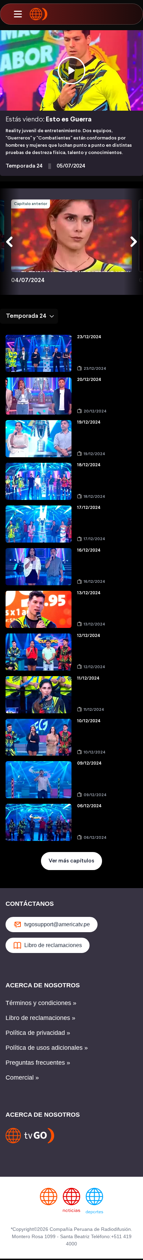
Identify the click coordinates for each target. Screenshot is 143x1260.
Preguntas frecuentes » (38, 1062)
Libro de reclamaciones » (40, 1017)
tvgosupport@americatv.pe (57, 924)
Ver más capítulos (71, 860)
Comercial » (22, 1077)
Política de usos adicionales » (47, 1047)
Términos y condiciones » (41, 1002)
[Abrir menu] (17, 14)
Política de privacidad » (38, 1032)
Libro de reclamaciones (53, 945)
